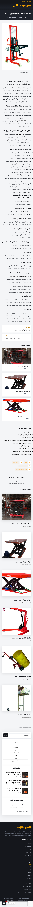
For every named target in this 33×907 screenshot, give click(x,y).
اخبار (16, 750)
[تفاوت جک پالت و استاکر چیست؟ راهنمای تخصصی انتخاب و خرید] (25, 791)
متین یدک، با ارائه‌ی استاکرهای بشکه (19, 277)
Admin (25, 462)
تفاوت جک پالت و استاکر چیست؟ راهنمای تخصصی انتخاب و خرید (13, 791)
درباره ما (29, 872)
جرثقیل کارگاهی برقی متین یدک (22, 329)
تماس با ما (29, 875)
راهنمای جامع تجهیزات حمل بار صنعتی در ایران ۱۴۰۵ (13, 774)
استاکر (9, 140)
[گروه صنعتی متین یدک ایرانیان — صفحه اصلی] (25, 6)
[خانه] (26, 17)
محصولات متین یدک (23, 466)
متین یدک (18, 134)
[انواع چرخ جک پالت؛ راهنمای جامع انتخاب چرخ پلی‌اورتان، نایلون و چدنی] (25, 783)
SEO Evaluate (10, 900)
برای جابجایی (21, 212)
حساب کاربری (28, 878)
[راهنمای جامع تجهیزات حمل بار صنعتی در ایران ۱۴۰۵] (25, 775)
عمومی (15, 755)
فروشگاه (29, 866)
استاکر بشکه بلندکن (22, 121)
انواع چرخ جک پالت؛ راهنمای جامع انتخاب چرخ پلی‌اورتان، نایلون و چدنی (13, 783)
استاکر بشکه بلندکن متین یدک (21, 469)
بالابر (30, 849)
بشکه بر (29, 858)
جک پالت (29, 843)
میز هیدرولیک (28, 852)
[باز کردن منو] (13, 5)
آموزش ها (15, 747)
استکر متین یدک (28, 846)
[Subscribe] (5, 811)
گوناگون (15, 758)
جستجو (5, 735)
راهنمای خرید (16, 753)
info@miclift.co (27, 889)
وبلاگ (30, 869)
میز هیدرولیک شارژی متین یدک (11, 337)
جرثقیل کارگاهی (28, 855)
